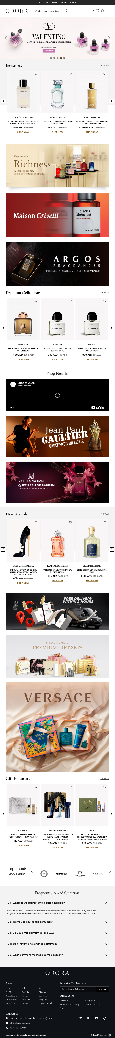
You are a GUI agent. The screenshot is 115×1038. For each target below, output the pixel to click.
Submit (102, 989)
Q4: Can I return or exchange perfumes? (32, 944)
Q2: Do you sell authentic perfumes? (30, 922)
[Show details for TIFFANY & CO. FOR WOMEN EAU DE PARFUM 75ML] (57, 92)
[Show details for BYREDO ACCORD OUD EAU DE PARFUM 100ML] (57, 319)
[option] (57, 38)
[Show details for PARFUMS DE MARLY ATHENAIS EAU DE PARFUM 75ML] (57, 540)
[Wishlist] (36, 73)
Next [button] (109, 38)
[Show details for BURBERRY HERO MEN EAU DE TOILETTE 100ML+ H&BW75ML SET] (23, 805)
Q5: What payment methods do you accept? (35, 955)
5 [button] (64, 58)
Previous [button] (6, 38)
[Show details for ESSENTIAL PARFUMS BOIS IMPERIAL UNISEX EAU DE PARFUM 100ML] (23, 92)
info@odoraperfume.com (20, 1023)
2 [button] (54, 58)
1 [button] (51, 58)
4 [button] (61, 58)
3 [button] (57, 58)
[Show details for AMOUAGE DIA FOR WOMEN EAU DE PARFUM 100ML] (23, 319)
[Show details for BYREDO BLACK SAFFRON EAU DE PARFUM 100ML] (91, 319)
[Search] (66, 11)
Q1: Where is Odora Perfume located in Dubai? (36, 903)
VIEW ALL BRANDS (17, 874)
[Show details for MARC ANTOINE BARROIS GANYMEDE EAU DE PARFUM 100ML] (91, 92)
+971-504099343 (19, 1027)
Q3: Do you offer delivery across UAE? (30, 933)
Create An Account (48, 2)
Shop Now (23, 132)
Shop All (104, 65)
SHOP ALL (104, 513)
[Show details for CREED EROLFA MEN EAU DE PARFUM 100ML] (91, 540)
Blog (63, 2)
